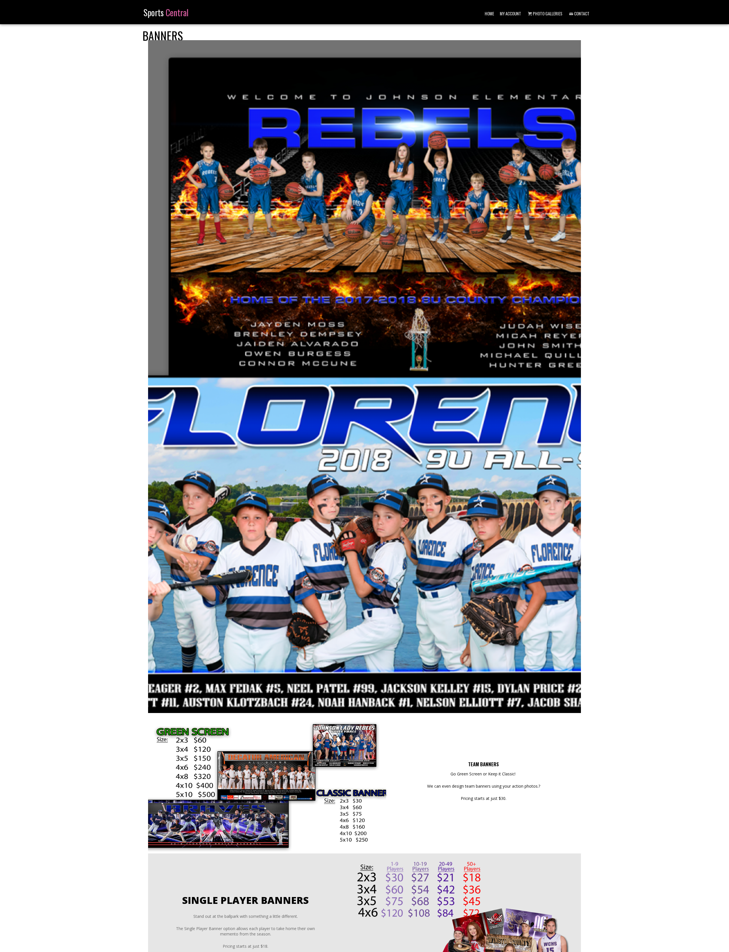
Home (489, 13)
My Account (510, 13)
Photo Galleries (547, 13)
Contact (581, 13)
